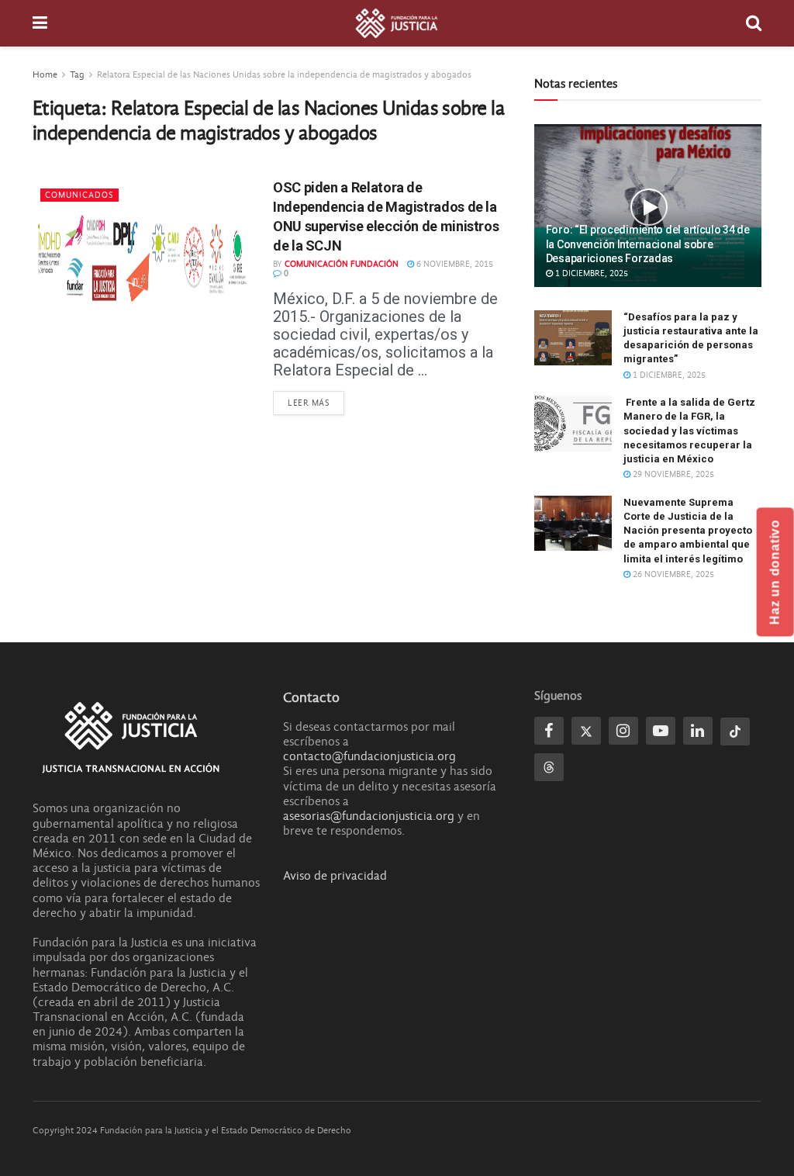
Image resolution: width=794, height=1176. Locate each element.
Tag (77, 74)
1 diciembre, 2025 (590, 273)
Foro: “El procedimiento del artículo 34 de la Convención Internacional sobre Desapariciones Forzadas (648, 243)
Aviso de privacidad (335, 876)
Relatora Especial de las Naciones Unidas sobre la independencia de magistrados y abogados (284, 74)
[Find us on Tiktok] (735, 731)
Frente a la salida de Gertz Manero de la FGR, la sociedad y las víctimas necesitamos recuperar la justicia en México (689, 430)
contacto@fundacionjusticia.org (369, 756)
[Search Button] (753, 23)
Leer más (316, 402)
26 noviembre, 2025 (672, 574)
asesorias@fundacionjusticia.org (368, 816)
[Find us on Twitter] (586, 731)
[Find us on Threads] (549, 767)
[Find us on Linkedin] (698, 731)
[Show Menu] (40, 23)
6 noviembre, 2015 (453, 264)
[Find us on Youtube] (660, 731)
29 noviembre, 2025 (672, 474)
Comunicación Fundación (342, 264)
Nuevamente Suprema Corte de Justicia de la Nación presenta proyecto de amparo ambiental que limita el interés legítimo (687, 530)
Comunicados (79, 195)
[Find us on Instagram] (623, 731)
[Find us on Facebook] (549, 731)
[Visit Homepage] (397, 23)
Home (45, 74)
